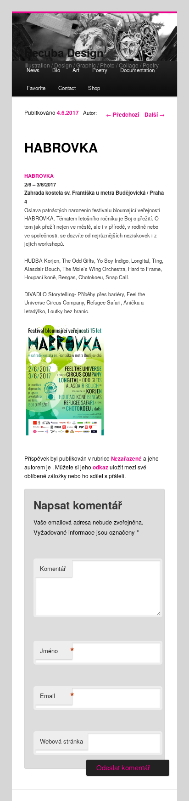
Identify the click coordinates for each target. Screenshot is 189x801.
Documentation (137, 69)
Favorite (36, 87)
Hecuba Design (64, 52)
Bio (56, 69)
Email (56, 695)
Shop (94, 87)
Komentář (53, 568)
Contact (67, 87)
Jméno (56, 650)
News (33, 69)
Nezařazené (126, 459)
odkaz (100, 467)
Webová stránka (61, 741)
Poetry (99, 69)
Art (75, 69)
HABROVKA (39, 175)
